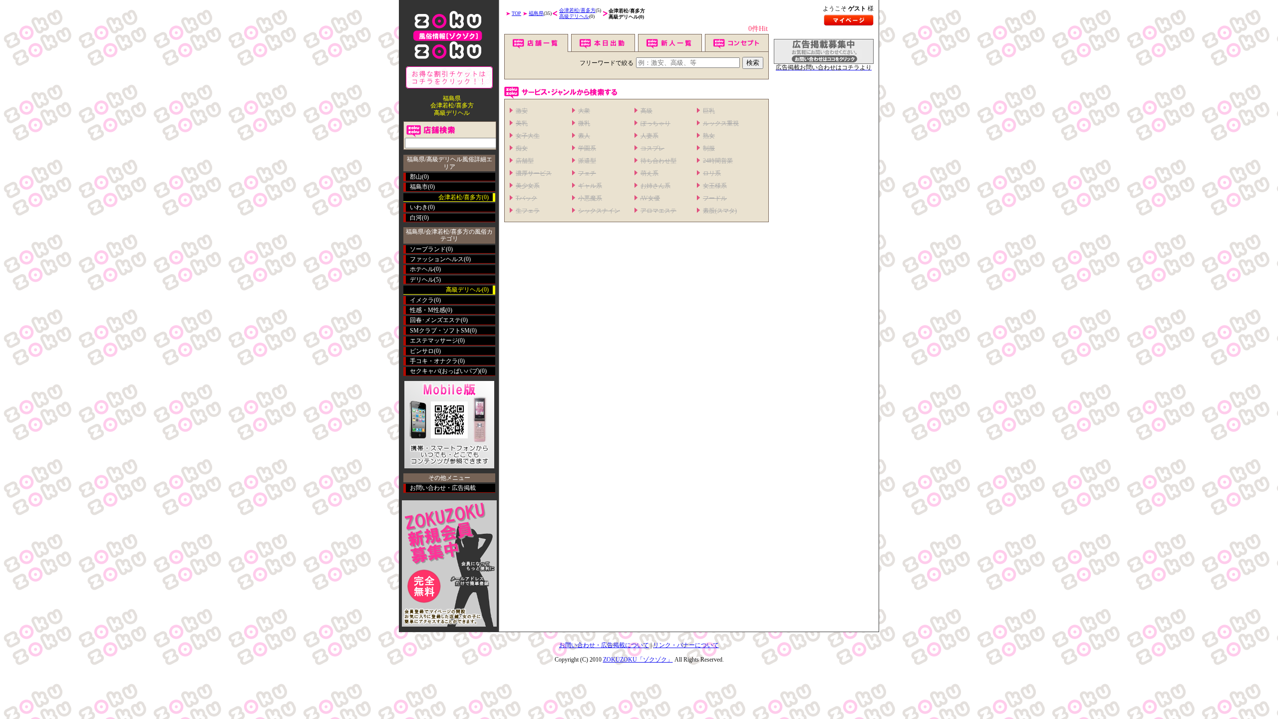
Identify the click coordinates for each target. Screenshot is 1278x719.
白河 (416, 217)
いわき (419, 207)
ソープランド (428, 249)
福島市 (419, 186)
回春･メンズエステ (435, 320)
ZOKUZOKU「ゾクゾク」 (638, 659)
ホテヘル (422, 269)
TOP (516, 13)
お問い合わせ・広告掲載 (443, 487)
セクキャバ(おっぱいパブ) (445, 370)
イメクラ (422, 300)
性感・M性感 (427, 310)
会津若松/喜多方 (577, 10)
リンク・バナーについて (686, 645)
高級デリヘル (574, 16)
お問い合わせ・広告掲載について (604, 645)
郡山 (416, 176)
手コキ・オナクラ (434, 361)
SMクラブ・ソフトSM (440, 330)
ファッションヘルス (437, 259)
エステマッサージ (434, 340)
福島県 (536, 13)
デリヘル (422, 279)
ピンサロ (422, 351)
